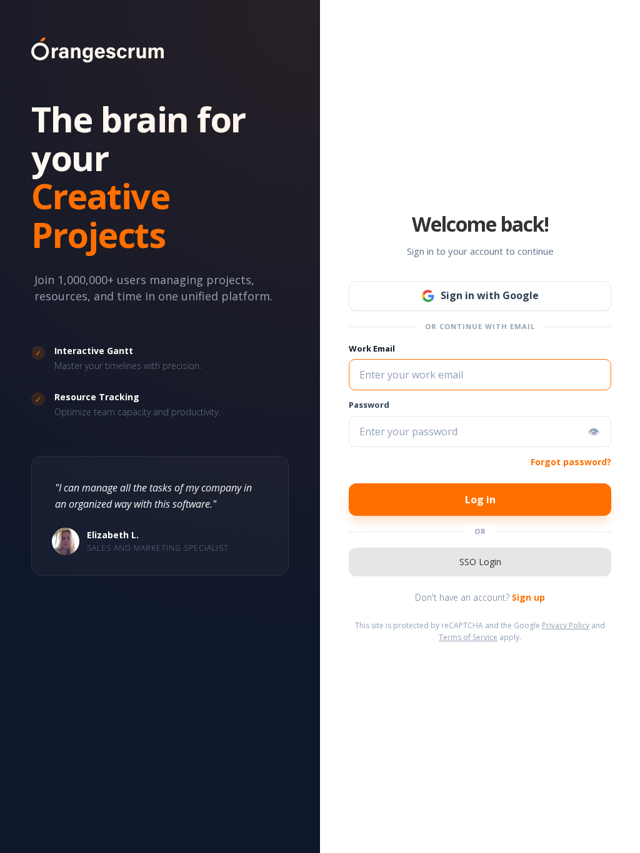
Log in (480, 499)
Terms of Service (468, 637)
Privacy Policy (565, 625)
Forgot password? (571, 462)
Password (369, 404)
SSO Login (480, 562)
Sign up (528, 597)
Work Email (372, 348)
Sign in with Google (490, 295)
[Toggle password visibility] (594, 431)
